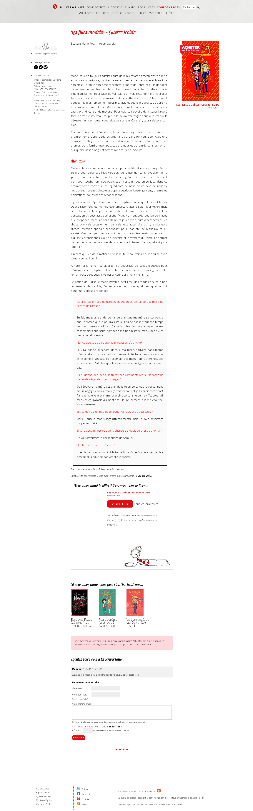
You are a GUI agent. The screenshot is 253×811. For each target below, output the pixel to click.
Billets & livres (72, 7)
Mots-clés (155, 13)
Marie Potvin (47, 85)
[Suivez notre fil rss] (78, 804)
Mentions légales (43, 800)
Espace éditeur (43, 792)
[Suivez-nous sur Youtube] (78, 799)
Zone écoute (95, 7)
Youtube (85, 799)
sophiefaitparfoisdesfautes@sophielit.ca (93, 644)
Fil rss (84, 804)
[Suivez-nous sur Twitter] (78, 789)
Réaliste (44, 106)
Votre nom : (78, 688)
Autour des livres (141, 7)
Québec (169, 13)
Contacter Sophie (44, 804)
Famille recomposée (57, 109)
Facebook (85, 794)
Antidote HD (198, 797)
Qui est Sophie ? (43, 796)
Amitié (45, 109)
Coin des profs (168, 7)
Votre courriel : (79, 694)
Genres (129, 13)
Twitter (84, 789)
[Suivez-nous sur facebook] (78, 794)
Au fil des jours (89, 13)
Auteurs (117, 13)
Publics (141, 13)
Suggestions (116, 7)
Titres (105, 13)
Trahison (37, 112)
